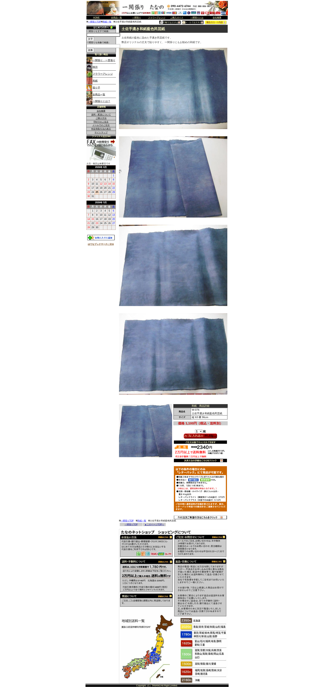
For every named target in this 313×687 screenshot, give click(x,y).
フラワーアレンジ (156, 17)
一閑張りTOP (94, 21)
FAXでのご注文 (101, 122)
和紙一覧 (107, 21)
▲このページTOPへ (154, 524)
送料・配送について (101, 114)
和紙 (95, 80)
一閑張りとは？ (101, 101)
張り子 (96, 87)
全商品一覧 (116, 17)
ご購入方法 (101, 118)
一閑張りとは (196, 17)
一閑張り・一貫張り (104, 60)
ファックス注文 (101, 141)
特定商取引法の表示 (101, 129)
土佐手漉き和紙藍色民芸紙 (97, 2)
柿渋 (95, 67)
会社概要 (217, 17)
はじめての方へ (101, 27)
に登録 (101, 244)
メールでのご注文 (101, 125)
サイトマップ (101, 132)
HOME (96, 17)
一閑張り (136, 17)
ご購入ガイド (176, 17)
